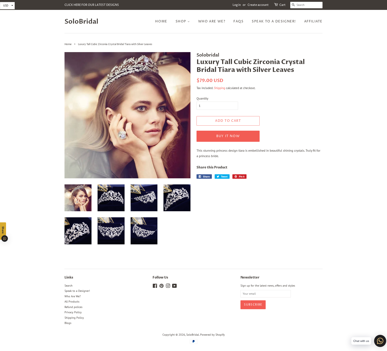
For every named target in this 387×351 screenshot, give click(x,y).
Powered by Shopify (212, 334)
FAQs (238, 21)
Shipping (219, 88)
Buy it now (228, 136)
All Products (71, 301)
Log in (237, 5)
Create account (258, 5)
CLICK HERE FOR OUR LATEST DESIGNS (91, 5)
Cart (282, 5)
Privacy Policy (73, 312)
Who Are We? (211, 21)
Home (161, 21)
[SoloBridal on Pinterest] (161, 286)
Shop (181, 21)
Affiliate (313, 21)
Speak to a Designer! (274, 21)
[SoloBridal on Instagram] (168, 286)
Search (68, 285)
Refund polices (73, 307)
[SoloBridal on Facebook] (155, 286)
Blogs (67, 323)
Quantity (202, 98)
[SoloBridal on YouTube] (174, 286)
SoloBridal (81, 21)
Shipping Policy (74, 317)
